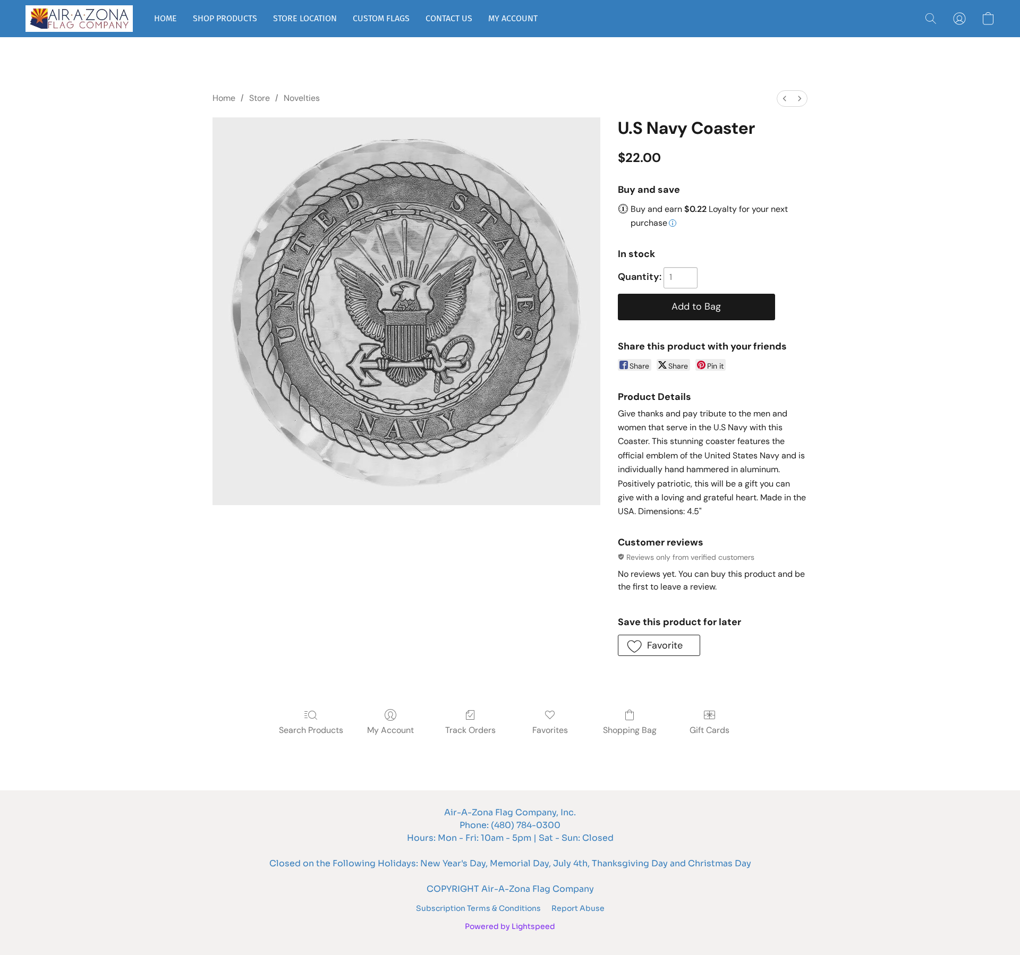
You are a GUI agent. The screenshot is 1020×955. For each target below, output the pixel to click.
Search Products (311, 730)
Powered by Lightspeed (510, 926)
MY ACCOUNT (513, 18)
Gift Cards (709, 730)
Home (223, 98)
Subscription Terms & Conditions (478, 908)
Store (259, 98)
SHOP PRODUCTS (225, 18)
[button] (79, 18)
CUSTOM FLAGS (381, 18)
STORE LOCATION (305, 18)
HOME (165, 18)
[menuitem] (784, 98)
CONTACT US (449, 18)
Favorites (550, 730)
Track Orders (470, 730)
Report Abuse (578, 908)
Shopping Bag (630, 730)
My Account (390, 730)
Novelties (302, 98)
